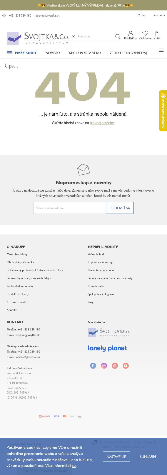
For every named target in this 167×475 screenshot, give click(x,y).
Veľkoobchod (96, 254)
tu (74, 465)
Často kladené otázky (20, 286)
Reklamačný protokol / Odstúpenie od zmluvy (35, 270)
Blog (90, 302)
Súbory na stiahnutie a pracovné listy (110, 278)
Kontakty (159, 15)
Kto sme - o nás (16, 302)
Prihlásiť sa (120, 208)
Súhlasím (148, 456)
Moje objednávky (17, 254)
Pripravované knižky (100, 262)
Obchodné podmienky (20, 262)
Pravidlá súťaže (97, 286)
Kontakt (12, 310)
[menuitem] (21, 54)
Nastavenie (116, 456)
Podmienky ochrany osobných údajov (29, 278)
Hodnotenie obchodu (101, 270)
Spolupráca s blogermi (101, 294)
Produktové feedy (18, 294)
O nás (141, 15)
